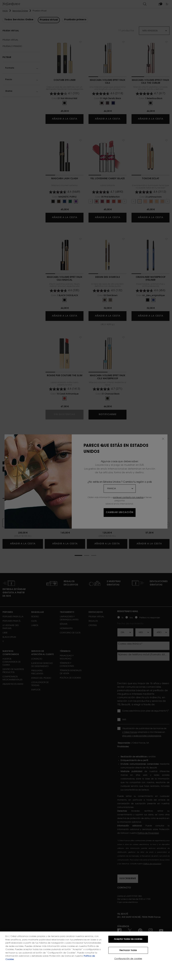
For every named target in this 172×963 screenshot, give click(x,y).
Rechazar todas (128, 950)
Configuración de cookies (128, 959)
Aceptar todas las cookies (128, 939)
